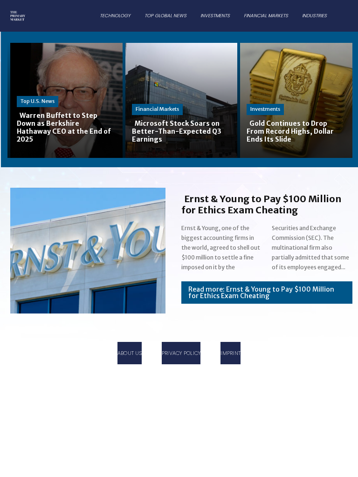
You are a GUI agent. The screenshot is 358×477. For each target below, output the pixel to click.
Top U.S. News (38, 101)
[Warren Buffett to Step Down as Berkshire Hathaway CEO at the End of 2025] (65, 99)
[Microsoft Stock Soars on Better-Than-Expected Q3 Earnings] (180, 99)
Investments (265, 109)
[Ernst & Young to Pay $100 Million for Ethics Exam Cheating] (85, 249)
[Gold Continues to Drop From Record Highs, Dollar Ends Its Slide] (294, 99)
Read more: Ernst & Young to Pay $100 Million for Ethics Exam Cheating (261, 292)
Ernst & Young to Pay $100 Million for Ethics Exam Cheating (261, 204)
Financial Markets (157, 109)
